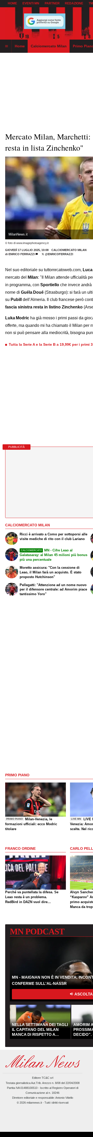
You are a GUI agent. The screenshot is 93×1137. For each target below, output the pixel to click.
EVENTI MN (30, 3)
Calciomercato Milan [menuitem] (49, 46)
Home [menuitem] (20, 46)
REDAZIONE (74, 3)
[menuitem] (6, 46)
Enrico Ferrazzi (22, 254)
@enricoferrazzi (58, 254)
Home (12, 3)
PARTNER (52, 3)
